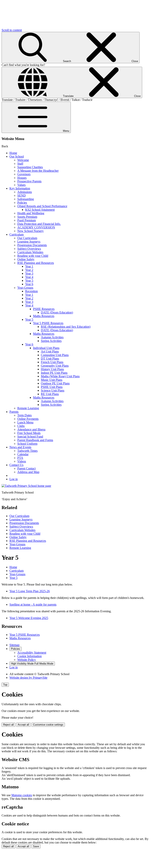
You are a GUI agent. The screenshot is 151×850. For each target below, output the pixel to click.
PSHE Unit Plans (52, 387)
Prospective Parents (29, 181)
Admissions (24, 192)
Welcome (23, 160)
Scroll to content (12, 30)
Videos (21, 461)
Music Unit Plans (51, 379)
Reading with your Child (32, 255)
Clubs (21, 426)
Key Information (19, 188)
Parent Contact (26, 468)
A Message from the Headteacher (38, 170)
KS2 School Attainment (40, 209)
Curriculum (16, 234)
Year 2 (29, 270)
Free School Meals (29, 433)
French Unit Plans (52, 362)
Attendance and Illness (31, 429)
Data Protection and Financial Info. (39, 223)
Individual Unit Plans (46, 348)
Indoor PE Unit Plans (54, 372)
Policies (22, 202)
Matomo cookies (21, 795)
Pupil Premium (26, 220)
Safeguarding (25, 199)
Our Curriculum (27, 238)
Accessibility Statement (31, 652)
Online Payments (28, 418)
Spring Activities (51, 340)
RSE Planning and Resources (35, 262)
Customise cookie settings (48, 724)
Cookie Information (29, 656)
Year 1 (29, 266)
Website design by (28, 677)
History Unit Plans (52, 369)
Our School (16, 156)
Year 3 (29, 273)
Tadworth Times (27, 450)
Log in (13, 479)
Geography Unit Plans (55, 365)
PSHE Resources (43, 309)
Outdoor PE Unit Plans (55, 383)
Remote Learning (28, 408)
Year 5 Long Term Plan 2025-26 (29, 591)
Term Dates (24, 415)
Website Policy (26, 659)
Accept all (23, 724)
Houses (22, 177)
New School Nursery (30, 231)
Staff (20, 163)
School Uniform (27, 443)
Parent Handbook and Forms (35, 440)
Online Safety (25, 259)
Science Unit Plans (52, 390)
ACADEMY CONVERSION (36, 227)
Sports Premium (27, 216)
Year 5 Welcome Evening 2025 (28, 618)
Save (36, 846)
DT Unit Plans (50, 358)
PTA (20, 457)
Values (21, 185)
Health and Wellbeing (30, 213)
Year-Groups (25, 287)
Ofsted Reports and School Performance (42, 206)
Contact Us (16, 465)
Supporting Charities (30, 167)
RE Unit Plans (50, 394)
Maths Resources (43, 316)
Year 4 (29, 277)
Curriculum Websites (30, 252)
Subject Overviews (29, 248)
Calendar (23, 454)
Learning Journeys (28, 241)
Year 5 (29, 280)
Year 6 (29, 284)
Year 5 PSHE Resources (48, 323)
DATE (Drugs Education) (57, 312)
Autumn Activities (52, 337)
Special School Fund (30, 436)
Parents (13, 411)
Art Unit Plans (50, 351)
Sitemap (14, 645)
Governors (23, 174)
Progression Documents (32, 245)
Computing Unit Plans (55, 355)
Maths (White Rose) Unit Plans (60, 376)
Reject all (8, 724)
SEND (21, 195)
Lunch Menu (25, 422)
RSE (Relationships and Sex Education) (65, 326)
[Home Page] (26, 485)
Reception (31, 291)
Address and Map (28, 472)
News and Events (20, 447)
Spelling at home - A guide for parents (32, 604)
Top (5, 684)
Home (13, 153)
